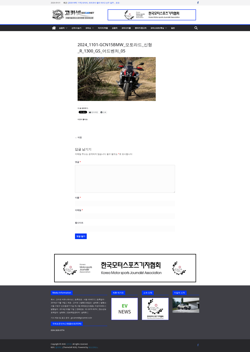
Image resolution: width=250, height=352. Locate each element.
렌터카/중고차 (140, 28)
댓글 (78, 162)
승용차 (62, 28)
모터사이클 (126, 28)
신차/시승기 (76, 28)
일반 (173, 28)
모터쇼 (88, 28)
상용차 (114, 28)
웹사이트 (79, 222)
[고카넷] (54, 28)
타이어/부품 (103, 28)
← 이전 (78, 137)
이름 (78, 197)
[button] (66, 28)
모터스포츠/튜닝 (157, 28)
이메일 (79, 210)
